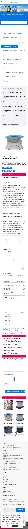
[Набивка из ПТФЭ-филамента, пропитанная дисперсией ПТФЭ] (19, 417)
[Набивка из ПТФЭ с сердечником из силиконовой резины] (14, 143)
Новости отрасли (7, 491)
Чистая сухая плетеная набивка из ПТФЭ (20, 410)
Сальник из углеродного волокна (11, 124)
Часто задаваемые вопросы (9, 484)
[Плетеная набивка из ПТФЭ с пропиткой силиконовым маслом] (8, 417)
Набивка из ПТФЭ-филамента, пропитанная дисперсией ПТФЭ (20, 423)
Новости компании (7, 492)
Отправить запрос (7, 167)
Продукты (8, 14)
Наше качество (6, 482)
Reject (8, 525)
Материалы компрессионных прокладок (12, 459)
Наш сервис (5, 479)
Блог (4, 489)
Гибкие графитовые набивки (10, 120)
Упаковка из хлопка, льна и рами (11, 102)
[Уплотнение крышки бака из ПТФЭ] (8, 405)
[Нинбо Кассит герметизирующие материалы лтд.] (14, 2)
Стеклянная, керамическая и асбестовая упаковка (14, 97)
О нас (4, 474)
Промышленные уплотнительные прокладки (13, 458)
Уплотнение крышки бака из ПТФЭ (8, 410)
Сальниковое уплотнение (18, 14)
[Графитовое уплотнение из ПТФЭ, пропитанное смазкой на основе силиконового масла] (19, 429)
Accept (15, 525)
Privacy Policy (14, 523)
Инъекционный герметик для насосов (13, 92)
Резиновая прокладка (8, 466)
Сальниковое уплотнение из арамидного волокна (14, 111)
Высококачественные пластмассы (11, 467)
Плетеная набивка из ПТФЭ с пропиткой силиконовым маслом (8, 423)
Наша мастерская (7, 477)
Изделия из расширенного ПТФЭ (10, 469)
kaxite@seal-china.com (18, 447)
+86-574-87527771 (9, 445)
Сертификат (6, 476)
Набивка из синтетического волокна (12, 106)
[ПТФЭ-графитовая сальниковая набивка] (8, 429)
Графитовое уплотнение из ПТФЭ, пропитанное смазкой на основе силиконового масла (20, 435)
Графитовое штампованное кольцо (12, 88)
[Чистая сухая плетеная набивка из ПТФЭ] (19, 405)
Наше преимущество (8, 481)
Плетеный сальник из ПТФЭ (8, 17)
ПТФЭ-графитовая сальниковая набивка (8, 435)
